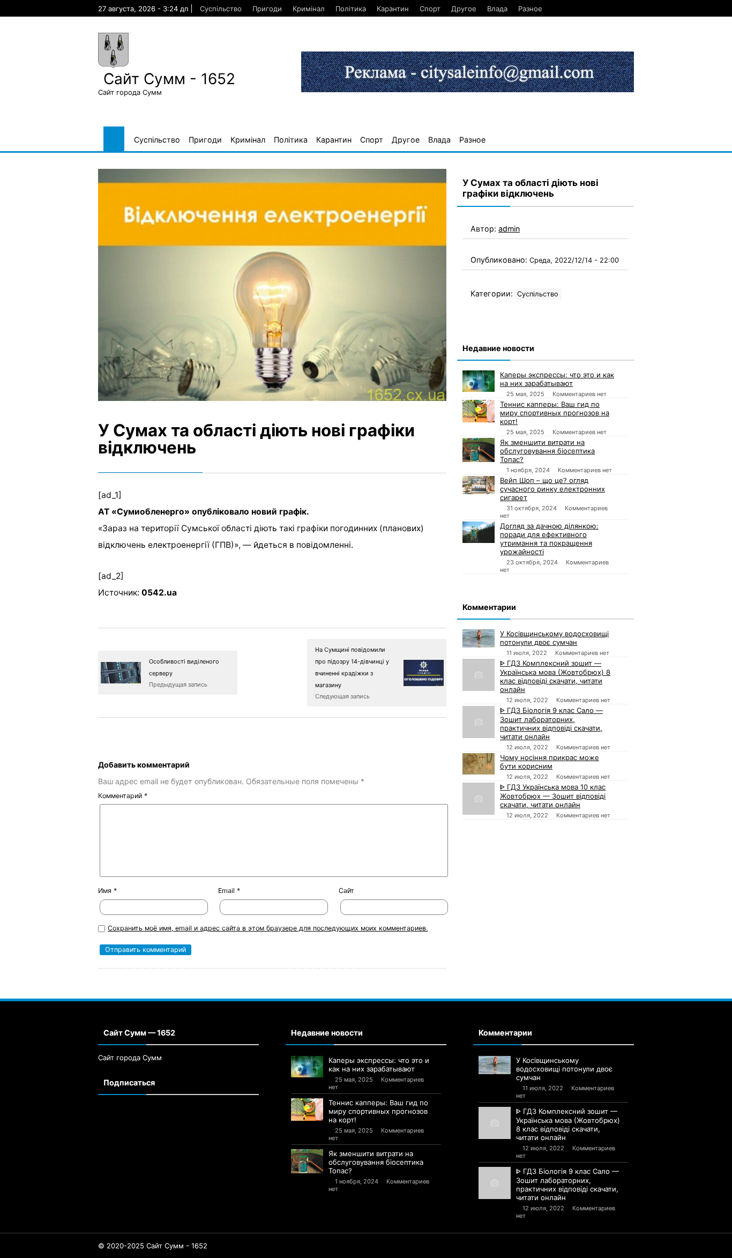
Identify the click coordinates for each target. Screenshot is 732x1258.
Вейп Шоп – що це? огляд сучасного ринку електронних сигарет (552, 489)
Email (229, 891)
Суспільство (221, 8)
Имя (107, 891)
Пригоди (267, 8)
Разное (530, 8)
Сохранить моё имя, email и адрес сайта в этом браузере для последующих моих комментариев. (268, 928)
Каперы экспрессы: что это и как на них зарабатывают (557, 379)
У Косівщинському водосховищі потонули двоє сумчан (554, 637)
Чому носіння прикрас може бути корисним (549, 761)
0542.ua (159, 592)
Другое (463, 8)
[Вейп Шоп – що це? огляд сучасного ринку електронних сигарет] (478, 485)
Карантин (393, 8)
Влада (497, 8)
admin (509, 228)
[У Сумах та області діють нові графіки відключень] (272, 285)
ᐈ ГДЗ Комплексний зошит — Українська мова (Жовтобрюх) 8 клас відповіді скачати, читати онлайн (555, 676)
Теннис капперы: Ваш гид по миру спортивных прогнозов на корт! (554, 413)
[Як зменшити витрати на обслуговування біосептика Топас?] (478, 450)
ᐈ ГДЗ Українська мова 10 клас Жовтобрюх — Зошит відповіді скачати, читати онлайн (553, 796)
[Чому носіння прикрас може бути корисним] (478, 764)
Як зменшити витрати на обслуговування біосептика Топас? (547, 451)
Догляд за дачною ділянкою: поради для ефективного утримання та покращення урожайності (549, 539)
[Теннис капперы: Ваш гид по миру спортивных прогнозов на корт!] (478, 411)
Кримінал (309, 8)
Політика (350, 8)
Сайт (346, 891)
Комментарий (122, 796)
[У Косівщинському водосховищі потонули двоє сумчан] (478, 638)
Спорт (430, 8)
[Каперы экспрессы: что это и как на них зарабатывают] (478, 381)
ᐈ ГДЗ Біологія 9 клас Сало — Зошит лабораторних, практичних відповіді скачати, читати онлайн (551, 723)
